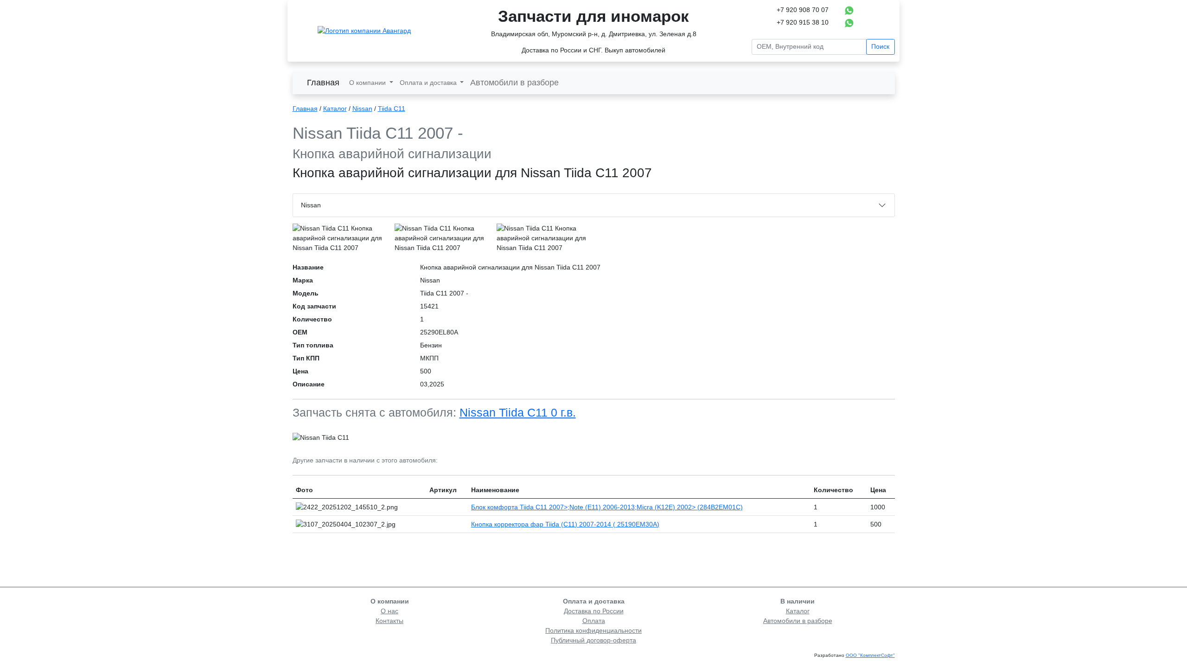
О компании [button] (368, 82)
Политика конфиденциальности (593, 630)
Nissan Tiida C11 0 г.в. (517, 412)
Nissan (362, 108)
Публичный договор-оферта (593, 640)
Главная (323, 82)
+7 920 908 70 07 (803, 9)
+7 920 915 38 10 (803, 22)
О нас (389, 611)
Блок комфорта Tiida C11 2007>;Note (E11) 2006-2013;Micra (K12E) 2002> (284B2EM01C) (607, 507)
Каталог (335, 108)
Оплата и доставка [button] (429, 82)
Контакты (389, 620)
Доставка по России (594, 611)
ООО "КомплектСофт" (870, 655)
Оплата (593, 620)
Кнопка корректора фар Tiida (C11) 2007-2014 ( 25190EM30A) (565, 524)
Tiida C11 (391, 108)
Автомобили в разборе (514, 82)
